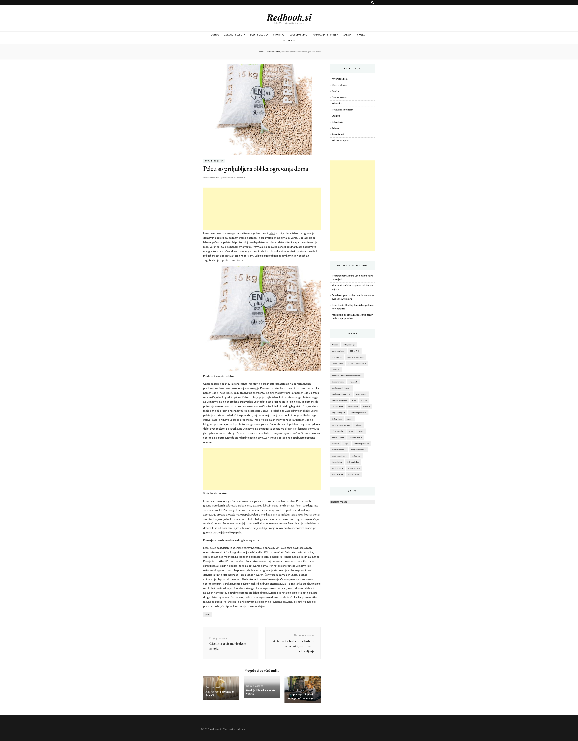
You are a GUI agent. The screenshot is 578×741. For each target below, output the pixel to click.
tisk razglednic (353, 462)
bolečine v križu (338, 351)
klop (354, 400)
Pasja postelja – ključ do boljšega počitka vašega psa (302, 696)
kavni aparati (361, 394)
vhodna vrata (337, 468)
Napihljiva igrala (338, 413)
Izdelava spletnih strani (341, 388)
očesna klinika (337, 431)
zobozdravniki (353, 474)
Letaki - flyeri (337, 406)
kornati (364, 400)
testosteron (356, 456)
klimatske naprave (339, 400)
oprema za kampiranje (341, 425)
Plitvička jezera (356, 437)
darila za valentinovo (357, 363)
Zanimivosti (338, 134)
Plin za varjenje (338, 437)
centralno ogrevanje (355, 357)
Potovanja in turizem (326, 35)
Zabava (347, 35)
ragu (346, 443)
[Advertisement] (262, 209)
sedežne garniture (361, 443)
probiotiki (335, 443)
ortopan (359, 425)
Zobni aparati (337, 474)
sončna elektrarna (358, 450)
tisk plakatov (337, 462)
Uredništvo (213, 177)
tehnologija (337, 122)
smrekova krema (339, 450)
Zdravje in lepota (234, 35)
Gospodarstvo (298, 35)
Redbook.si (289, 17)
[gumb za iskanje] (372, 2)
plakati (361, 431)
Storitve (278, 35)
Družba (360, 35)
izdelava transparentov (341, 394)
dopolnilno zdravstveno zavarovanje (346, 375)
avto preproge (349, 345)
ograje (349, 419)
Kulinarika (289, 40)
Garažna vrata (338, 382)
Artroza (335, 345)
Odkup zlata (337, 419)
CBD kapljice (337, 357)
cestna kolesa (337, 363)
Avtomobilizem (340, 78)
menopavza (353, 406)
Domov (215, 35)
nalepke (366, 406)
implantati (353, 382)
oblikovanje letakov (358, 413)
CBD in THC (354, 351)
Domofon (336, 369)
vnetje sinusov (354, 468)
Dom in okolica (259, 35)
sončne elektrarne (339, 456)
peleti (272, 233)
